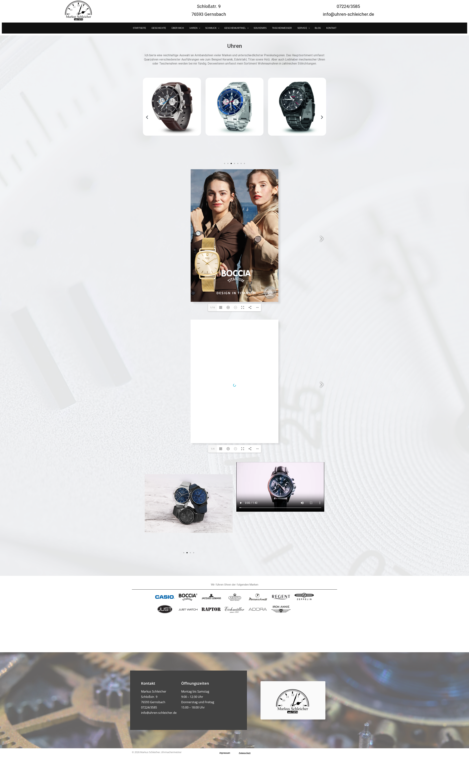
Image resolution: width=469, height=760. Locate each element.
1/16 (212, 307)
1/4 (212, 449)
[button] (147, 117)
